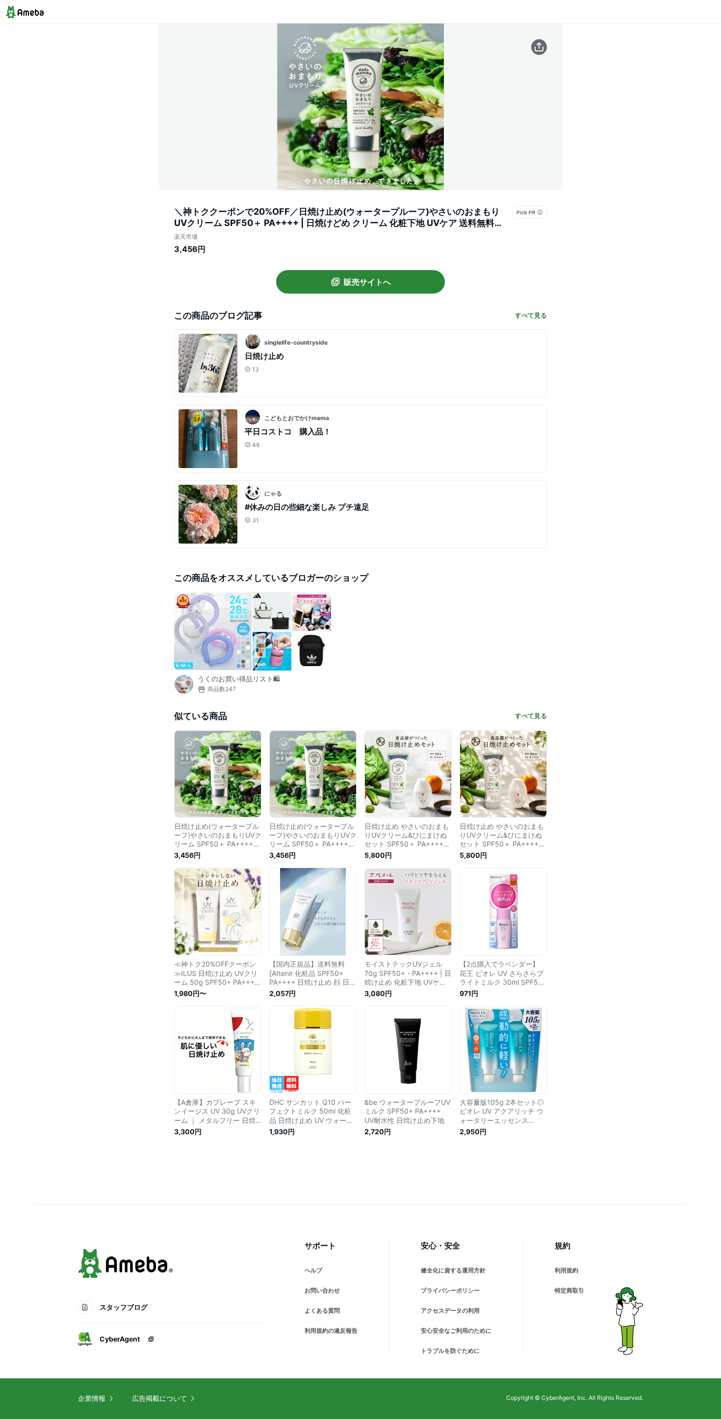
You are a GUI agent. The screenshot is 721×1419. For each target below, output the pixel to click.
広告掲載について (159, 1398)
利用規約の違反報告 (331, 1330)
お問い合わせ (322, 1290)
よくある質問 (322, 1310)
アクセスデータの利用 (450, 1310)
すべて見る (531, 315)
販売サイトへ (367, 282)
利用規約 (566, 1270)
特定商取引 (569, 1290)
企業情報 (91, 1398)
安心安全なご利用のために (456, 1330)
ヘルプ (313, 1270)
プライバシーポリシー (450, 1290)
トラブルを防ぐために (450, 1350)
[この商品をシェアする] (539, 47)
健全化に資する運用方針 (453, 1270)
